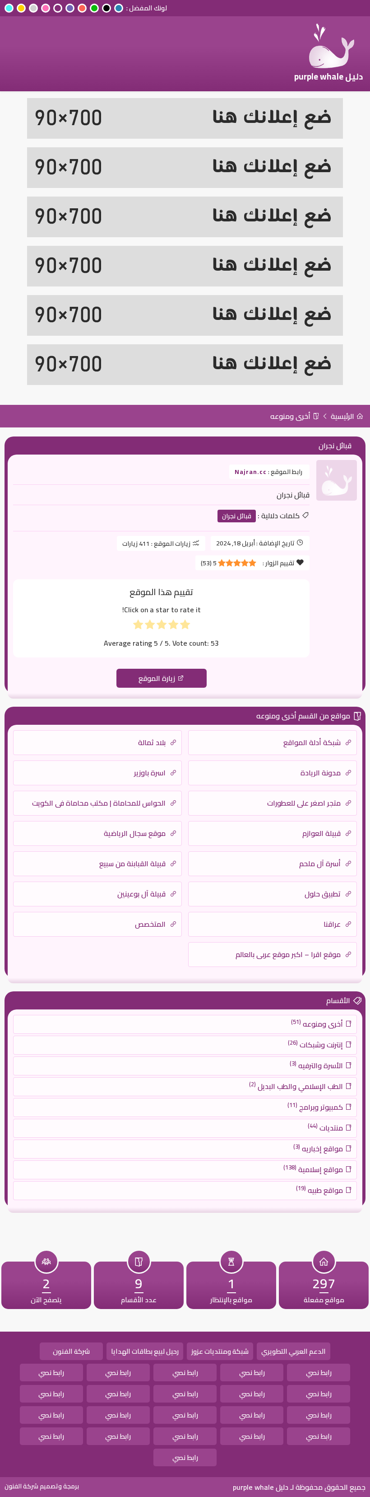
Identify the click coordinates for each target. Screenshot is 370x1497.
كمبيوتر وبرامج (316, 1106)
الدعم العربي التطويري (293, 1351)
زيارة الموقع (158, 678)
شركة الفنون (71, 1351)
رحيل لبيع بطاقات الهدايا (145, 1351)
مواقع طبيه (320, 1190)
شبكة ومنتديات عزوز (220, 1351)
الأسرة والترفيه (317, 1065)
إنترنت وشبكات (316, 1044)
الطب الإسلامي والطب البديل (297, 1086)
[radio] (185, 626)
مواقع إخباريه (319, 1148)
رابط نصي (319, 1372)
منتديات (326, 1127)
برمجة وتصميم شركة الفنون (42, 1486)
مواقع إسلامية (314, 1169)
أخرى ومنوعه (291, 416)
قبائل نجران (236, 516)
